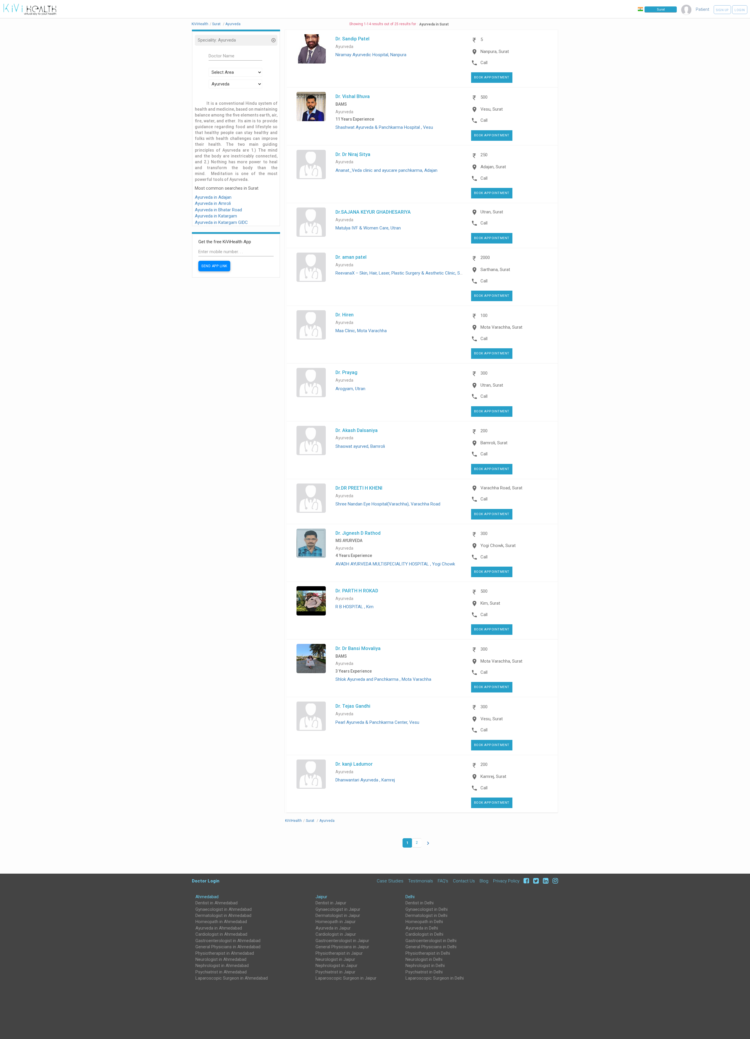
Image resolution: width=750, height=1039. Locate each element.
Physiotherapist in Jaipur (339, 953)
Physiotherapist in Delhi (427, 953)
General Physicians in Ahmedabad (227, 946)
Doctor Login (205, 881)
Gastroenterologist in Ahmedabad (227, 940)
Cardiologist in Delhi (424, 934)
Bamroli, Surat (493, 442)
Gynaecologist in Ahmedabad (223, 909)
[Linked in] (545, 881)
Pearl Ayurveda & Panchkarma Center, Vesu (377, 722)
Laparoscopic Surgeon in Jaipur (346, 978)
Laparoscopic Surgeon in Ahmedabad (231, 978)
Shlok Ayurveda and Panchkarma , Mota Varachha (383, 679)
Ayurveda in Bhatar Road (218, 209)
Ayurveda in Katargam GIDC (221, 222)
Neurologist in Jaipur (335, 959)
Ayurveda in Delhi (421, 928)
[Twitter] (535, 881)
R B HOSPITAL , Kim (354, 606)
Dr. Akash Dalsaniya (356, 430)
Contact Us (464, 881)
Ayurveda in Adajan (213, 197)
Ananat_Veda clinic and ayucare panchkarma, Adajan (386, 170)
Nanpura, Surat (494, 51)
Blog (484, 881)
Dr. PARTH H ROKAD (356, 591)
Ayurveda (344, 46)
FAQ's (443, 881)
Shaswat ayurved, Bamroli (360, 446)
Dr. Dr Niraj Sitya (352, 154)
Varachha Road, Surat (501, 488)
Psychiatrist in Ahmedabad (221, 972)
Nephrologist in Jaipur (336, 965)
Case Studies (390, 881)
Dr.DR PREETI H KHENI (358, 488)
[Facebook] (525, 881)
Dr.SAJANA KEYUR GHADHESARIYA (373, 212)
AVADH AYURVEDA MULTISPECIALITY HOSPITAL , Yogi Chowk (395, 564)
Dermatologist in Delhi (426, 915)
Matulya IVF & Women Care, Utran (368, 228)
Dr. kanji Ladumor (354, 764)
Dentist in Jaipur (331, 903)
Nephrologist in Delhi (425, 965)
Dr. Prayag (346, 372)
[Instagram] (554, 881)
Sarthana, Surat (495, 269)
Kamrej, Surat (493, 776)
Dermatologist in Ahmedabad (223, 915)
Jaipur (321, 896)
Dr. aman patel (351, 257)
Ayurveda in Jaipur (333, 928)
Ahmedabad (207, 896)
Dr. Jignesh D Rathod (358, 533)
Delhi (410, 896)
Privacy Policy (506, 881)
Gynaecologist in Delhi (426, 909)
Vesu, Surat (491, 109)
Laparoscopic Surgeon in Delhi (434, 978)
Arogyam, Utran (350, 388)
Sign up (722, 10)
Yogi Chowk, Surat (498, 545)
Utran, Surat (491, 212)
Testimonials (420, 881)
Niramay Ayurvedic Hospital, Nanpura (370, 54)
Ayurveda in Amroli (213, 203)
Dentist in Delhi (419, 903)
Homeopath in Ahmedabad (221, 921)
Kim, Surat (490, 603)
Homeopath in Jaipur (336, 921)
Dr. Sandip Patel (352, 39)
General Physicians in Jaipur (342, 946)
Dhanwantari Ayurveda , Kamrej (365, 780)
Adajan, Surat (493, 166)
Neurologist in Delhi (423, 959)
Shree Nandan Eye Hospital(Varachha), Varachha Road (387, 504)
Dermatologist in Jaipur (338, 915)
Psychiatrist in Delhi (424, 972)
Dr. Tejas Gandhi (352, 706)
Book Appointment (491, 77)
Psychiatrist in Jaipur (335, 972)
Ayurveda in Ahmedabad (218, 928)
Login (739, 10)
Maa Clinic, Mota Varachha (361, 330)
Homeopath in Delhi (424, 921)
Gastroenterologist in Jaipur (342, 940)
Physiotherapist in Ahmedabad (224, 953)
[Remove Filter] (273, 41)
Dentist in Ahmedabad (216, 903)
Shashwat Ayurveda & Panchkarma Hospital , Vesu (384, 127)
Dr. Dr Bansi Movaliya (358, 648)
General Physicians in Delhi (430, 946)
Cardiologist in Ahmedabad (221, 934)
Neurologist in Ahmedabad (220, 959)
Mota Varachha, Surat (501, 327)
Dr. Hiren (344, 315)
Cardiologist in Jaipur (336, 934)
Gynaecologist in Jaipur (338, 909)
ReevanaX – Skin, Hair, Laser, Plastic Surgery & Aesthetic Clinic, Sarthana (405, 273)
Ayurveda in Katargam (216, 216)
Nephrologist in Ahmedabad (222, 965)
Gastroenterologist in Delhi (430, 940)
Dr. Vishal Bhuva (352, 96)
